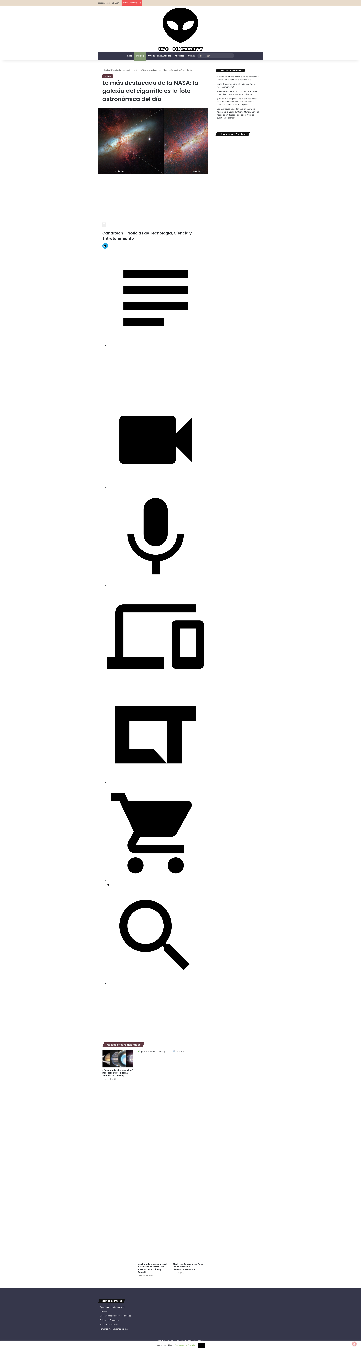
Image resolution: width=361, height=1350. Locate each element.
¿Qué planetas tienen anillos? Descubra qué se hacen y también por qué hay (117, 1073)
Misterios (179, 56)
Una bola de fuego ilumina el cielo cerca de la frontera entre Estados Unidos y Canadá (152, 1268)
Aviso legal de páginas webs (112, 1307)
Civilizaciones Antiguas (159, 56)
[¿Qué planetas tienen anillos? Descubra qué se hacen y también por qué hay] (117, 1058)
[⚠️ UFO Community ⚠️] (180, 29)
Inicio (129, 56)
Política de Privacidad (109, 1320)
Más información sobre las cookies (115, 1316)
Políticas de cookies (109, 1324)
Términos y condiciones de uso (114, 1329)
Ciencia (191, 56)
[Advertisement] (153, 199)
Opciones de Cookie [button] (185, 1345)
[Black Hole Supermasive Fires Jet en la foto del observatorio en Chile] (188, 1155)
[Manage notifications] (354, 1344)
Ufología (140, 56)
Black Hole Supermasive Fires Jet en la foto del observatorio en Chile (188, 1267)
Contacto (104, 1311)
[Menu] (104, 224)
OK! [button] (201, 1345)
